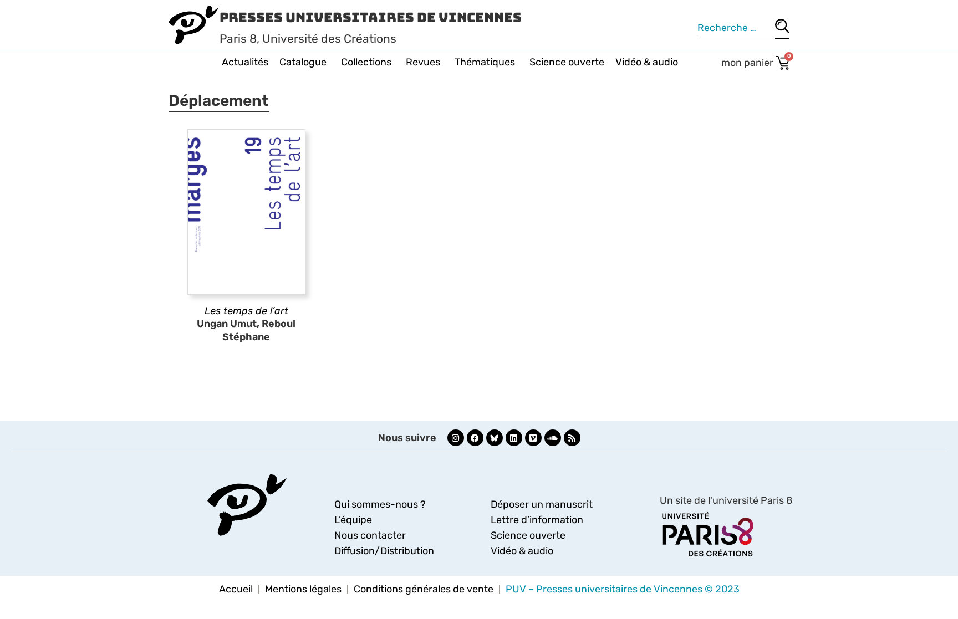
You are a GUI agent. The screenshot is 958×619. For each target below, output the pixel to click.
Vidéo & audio (646, 62)
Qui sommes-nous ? (380, 504)
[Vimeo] (533, 437)
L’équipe (353, 520)
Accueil (236, 589)
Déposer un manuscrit (542, 504)
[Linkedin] (514, 437)
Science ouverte (566, 62)
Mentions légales (303, 589)
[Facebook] (475, 437)
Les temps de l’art (246, 311)
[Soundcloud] (552, 437)
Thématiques (485, 62)
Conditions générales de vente (423, 589)
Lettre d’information (537, 520)
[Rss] (572, 437)
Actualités (245, 62)
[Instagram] (455, 437)
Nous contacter (370, 535)
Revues (423, 62)
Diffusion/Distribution (384, 551)
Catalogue (303, 62)
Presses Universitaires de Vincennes (371, 17)
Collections (366, 62)
